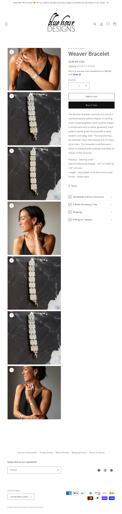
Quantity (72, 80)
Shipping (72, 66)
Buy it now (91, 105)
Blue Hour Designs (21, 507)
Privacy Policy (46, 452)
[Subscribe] (57, 470)
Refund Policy (62, 452)
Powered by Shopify (35, 507)
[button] (6, 24)
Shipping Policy (79, 452)
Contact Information (27, 452)
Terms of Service (97, 452)
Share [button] (74, 185)
